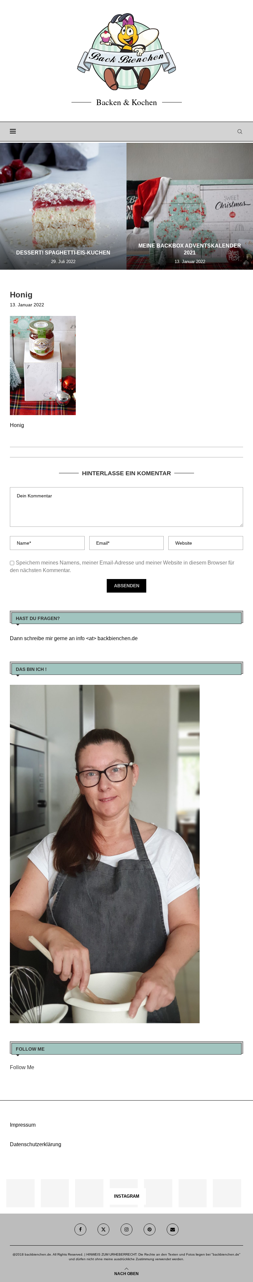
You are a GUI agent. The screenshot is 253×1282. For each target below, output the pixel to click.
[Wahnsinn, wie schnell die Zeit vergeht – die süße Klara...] (193, 1193)
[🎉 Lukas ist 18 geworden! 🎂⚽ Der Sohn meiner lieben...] (227, 1193)
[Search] (240, 131)
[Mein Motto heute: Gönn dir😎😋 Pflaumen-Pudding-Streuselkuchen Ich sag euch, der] (55, 1193)
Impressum (23, 1125)
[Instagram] (126, 1229)
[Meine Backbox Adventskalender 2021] (189, 206)
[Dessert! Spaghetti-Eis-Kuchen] (63, 206)
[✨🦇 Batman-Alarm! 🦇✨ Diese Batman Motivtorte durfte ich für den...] (20, 1193)
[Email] (173, 1229)
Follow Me (22, 1067)
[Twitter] (103, 1229)
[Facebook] (80, 1229)
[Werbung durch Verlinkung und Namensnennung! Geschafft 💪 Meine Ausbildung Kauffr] (89, 1193)
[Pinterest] (149, 1229)
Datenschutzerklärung (35, 1144)
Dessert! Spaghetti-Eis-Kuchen (63, 252)
